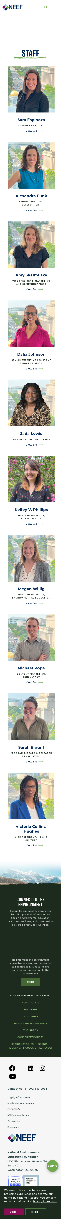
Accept (14, 1212)
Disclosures (13, 1127)
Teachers (31, 1009)
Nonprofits (30, 1002)
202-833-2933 (38, 1088)
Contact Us (15, 1088)
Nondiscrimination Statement (22, 1103)
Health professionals (30, 1023)
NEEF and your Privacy (18, 1115)
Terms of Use (14, 1121)
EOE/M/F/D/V (14, 1109)
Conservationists (30, 1037)
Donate (30, 982)
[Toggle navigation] (55, 7)
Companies (30, 1016)
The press (30, 1030)
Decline (35, 1212)
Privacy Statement (45, 1201)
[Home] (11, 7)
